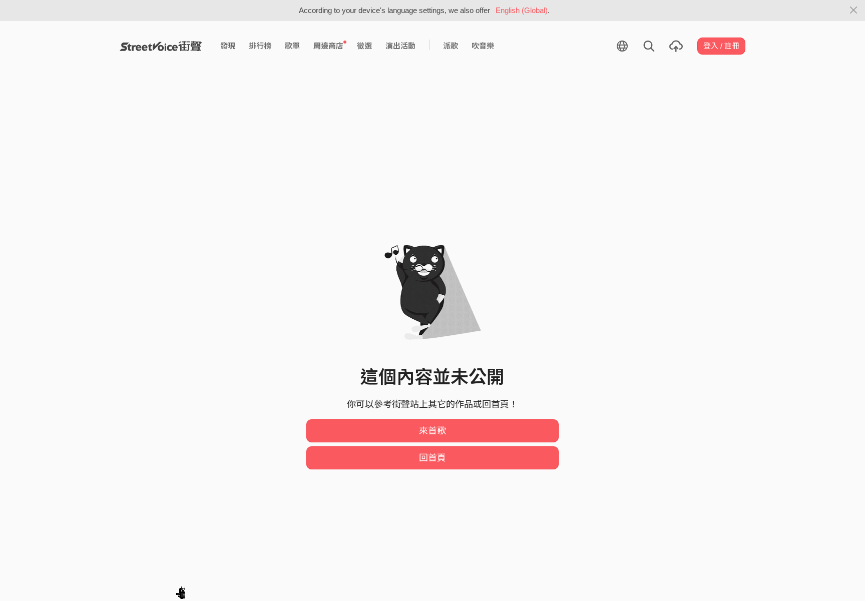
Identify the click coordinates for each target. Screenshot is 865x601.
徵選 (364, 46)
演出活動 (400, 46)
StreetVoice (161, 46)
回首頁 (432, 458)
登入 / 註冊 (721, 46)
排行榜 (260, 46)
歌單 (292, 46)
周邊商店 (328, 46)
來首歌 (432, 431)
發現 (227, 46)
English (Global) (522, 10)
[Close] (853, 11)
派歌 (450, 46)
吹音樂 (483, 46)
